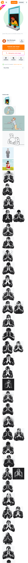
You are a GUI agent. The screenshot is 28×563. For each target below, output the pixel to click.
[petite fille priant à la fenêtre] (6, 100)
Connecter (21, 2)
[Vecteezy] (2, 2)
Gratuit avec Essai (13, 47)
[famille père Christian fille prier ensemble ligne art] (13, 139)
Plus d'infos (6, 67)
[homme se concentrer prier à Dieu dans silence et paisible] (8, 152)
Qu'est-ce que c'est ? (18, 64)
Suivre (21, 41)
